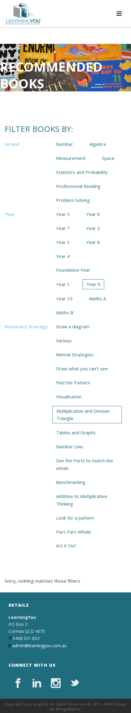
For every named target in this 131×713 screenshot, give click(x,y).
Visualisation (69, 397)
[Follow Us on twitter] (75, 683)
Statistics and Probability (82, 172)
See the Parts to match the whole (84, 464)
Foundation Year (73, 270)
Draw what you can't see (82, 368)
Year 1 (63, 284)
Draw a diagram (72, 326)
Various (64, 340)
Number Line (69, 446)
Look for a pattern (75, 518)
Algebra (98, 144)
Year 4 (63, 256)
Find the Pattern (73, 382)
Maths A (97, 298)
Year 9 (93, 284)
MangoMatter (68, 709)
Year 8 (93, 242)
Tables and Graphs (76, 432)
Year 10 (64, 298)
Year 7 (63, 228)
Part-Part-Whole (73, 532)
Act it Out (66, 545)
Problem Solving (73, 200)
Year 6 (93, 214)
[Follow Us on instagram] (56, 683)
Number (64, 144)
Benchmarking (70, 482)
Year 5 (63, 214)
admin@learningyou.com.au (39, 645)
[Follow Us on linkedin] (37, 683)
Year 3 (63, 242)
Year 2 (93, 228)
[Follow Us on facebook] (18, 683)
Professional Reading (78, 186)
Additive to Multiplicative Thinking (81, 500)
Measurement (71, 158)
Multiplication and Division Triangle (83, 415)
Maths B (64, 312)
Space (108, 158)
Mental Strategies (75, 354)
